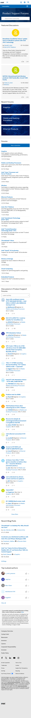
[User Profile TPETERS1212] (3, 380)
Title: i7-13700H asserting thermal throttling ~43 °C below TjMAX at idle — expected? (16, 364)
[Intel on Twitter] (6, 658)
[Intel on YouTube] (14, 658)
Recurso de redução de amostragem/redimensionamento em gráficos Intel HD (16, 420)
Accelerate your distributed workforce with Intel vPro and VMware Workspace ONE (14, 538)
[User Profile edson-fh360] (3, 419)
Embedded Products (7, 277)
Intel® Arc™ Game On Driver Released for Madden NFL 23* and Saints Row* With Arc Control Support (14, 550)
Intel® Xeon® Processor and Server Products (9, 172)
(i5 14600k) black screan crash (15, 501)
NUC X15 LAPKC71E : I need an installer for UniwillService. (15, 319)
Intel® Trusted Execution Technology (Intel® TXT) (8, 229)
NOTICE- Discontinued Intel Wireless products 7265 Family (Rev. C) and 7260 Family (15, 78)
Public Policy (5, 653)
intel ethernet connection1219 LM (15, 435)
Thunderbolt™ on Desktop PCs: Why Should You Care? (15, 526)
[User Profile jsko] (3, 460)
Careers (3, 643)
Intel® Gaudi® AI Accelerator (10, 250)
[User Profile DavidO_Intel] (15, 32)
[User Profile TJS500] (3, 406)
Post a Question (15, 145)
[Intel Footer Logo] (3, 703)
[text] (22, 61)
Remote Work (22, 541)
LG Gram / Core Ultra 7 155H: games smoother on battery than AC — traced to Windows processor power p (16, 462)
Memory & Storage (7, 258)
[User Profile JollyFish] (3, 333)
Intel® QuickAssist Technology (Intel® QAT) (10, 218)
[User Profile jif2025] (3, 318)
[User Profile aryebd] (3, 434)
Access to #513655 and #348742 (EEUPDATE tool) (14, 448)
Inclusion (3, 650)
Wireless (6, 84)
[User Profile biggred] (3, 363)
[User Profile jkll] (3, 477)
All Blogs (3, 561)
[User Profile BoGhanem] (3, 300)
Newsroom (4, 637)
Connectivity (21, 530)
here (22, 612)
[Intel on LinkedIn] (10, 658)
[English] (24, 2)
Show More (15, 514)
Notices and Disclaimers (9, 683)
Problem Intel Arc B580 (13, 394)
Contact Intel (5, 634)
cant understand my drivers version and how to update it (15, 478)
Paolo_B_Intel (8, 83)
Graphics (4, 151)
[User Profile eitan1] (3, 502)
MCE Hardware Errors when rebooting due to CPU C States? (16, 406)
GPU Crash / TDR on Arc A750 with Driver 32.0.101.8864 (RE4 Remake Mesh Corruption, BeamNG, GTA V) (16, 348)
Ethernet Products (7, 197)
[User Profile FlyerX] (3, 395)
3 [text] (23, 97)
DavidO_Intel (8, 45)
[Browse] (6, 7)
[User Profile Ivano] (3, 447)
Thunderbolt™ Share (7, 240)
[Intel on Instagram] (18, 658)
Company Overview (7, 631)
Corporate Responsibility (8, 647)
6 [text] (23, 61)
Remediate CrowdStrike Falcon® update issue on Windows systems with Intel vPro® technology (15, 40)
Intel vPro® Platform (10, 47)
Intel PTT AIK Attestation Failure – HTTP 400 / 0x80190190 (16, 380)
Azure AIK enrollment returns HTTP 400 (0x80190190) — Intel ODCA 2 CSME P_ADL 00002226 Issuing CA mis (16, 302)
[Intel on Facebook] (2, 658)
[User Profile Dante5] (3, 346)
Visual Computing (7, 268)
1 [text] (8, 341)
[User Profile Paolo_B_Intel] (15, 70)
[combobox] (15, 18)
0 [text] (8, 313)
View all (3, 603)
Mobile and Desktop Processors (11, 162)
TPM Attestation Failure (13, 333)
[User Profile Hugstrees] (3, 490)
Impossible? (10, 490)
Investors (4, 640)
